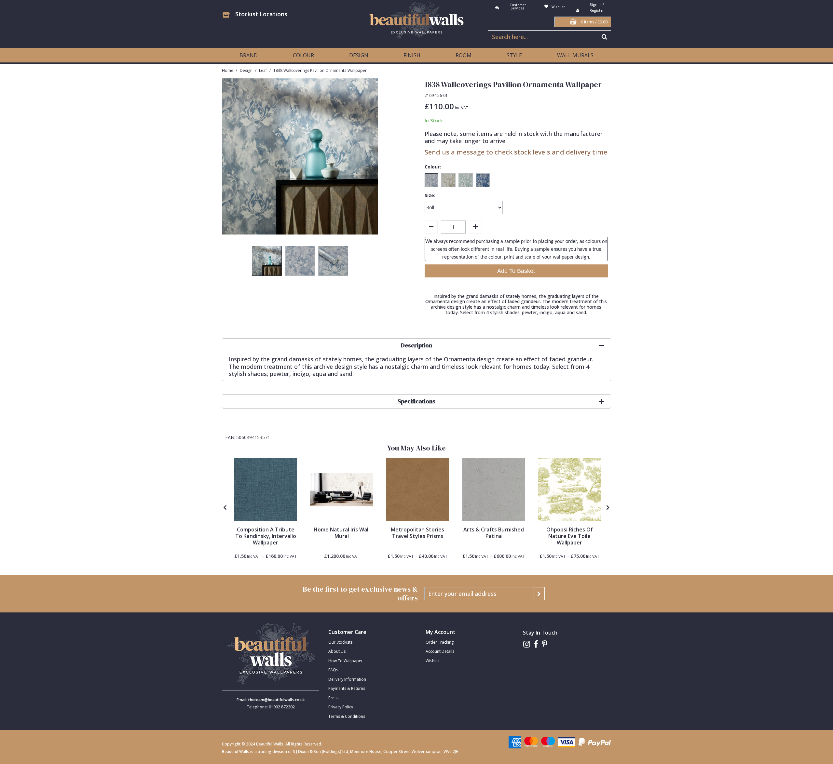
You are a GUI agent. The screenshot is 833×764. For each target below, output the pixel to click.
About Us (337, 651)
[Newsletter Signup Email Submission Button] (539, 593)
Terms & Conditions (346, 716)
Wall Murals (575, 55)
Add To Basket (516, 271)
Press (333, 697)
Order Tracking (440, 642)
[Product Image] (265, 489)
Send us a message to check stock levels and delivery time (516, 152)
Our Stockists (340, 642)
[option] (267, 262)
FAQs (333, 669)
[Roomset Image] (341, 489)
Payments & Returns (346, 688)
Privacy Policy (340, 706)
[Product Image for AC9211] (493, 489)
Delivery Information (347, 679)
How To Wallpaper (345, 660)
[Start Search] (604, 36)
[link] (526, 644)
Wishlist (433, 660)
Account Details (440, 651)
